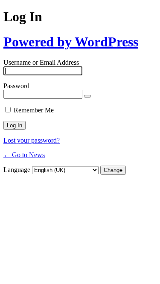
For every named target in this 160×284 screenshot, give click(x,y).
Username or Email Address (41, 62)
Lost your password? (31, 140)
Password (16, 85)
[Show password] (87, 96)
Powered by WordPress (70, 41)
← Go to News (24, 154)
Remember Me (34, 110)
